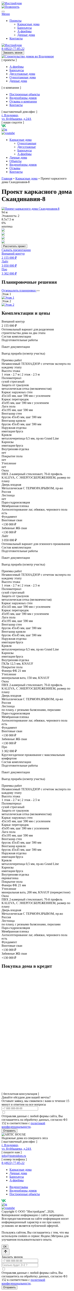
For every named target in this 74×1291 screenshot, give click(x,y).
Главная (7, 178)
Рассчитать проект (14, 246)
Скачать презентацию (16, 250)
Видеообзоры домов (23, 98)
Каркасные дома (28, 24)
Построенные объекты (24, 94)
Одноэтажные (26, 143)
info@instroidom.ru (14, 1155)
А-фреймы (24, 31)
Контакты (16, 38)
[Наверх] (5, 1252)
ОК (5, 1246)
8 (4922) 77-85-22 (13, 48)
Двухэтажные (26, 147)
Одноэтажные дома (22, 77)
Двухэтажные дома (22, 73)
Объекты (15, 161)
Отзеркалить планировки (19, 290)
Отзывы (14, 168)
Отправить (9, 1130)
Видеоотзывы (18, 1187)
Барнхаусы (24, 27)
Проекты (15, 20)
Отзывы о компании (23, 101)
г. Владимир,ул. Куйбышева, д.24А (16, 117)
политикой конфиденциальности (23, 1125)
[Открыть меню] (3, 11)
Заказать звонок (12, 52)
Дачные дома (26, 35)
